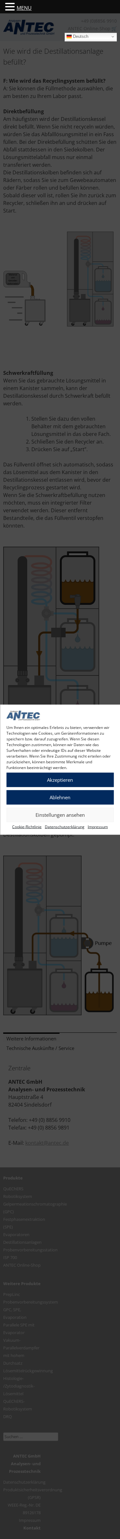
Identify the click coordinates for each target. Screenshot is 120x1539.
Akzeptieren (60, 780)
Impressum (98, 826)
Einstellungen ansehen (60, 815)
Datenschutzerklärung (64, 826)
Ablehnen (60, 797)
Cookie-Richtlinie (27, 826)
